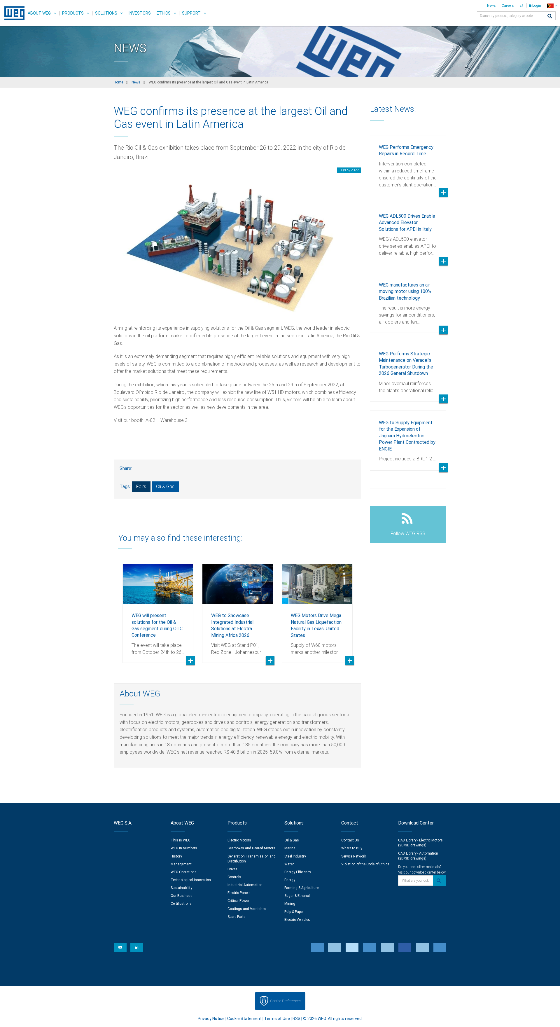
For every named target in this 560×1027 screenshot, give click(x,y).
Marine (289, 848)
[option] (158, 609)
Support (191, 13)
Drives (232, 869)
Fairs (141, 486)
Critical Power (238, 901)
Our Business (181, 896)
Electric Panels (239, 893)
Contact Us (350, 840)
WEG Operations (184, 872)
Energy (289, 880)
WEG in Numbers (184, 848)
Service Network (353, 856)
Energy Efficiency (297, 872)
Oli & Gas (165, 486)
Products (73, 13)
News (491, 6)
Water (289, 864)
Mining (289, 904)
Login (536, 6)
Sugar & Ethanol (297, 896)
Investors (140, 13)
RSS (296, 1018)
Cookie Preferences (285, 1001)
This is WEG (180, 840)
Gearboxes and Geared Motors (251, 848)
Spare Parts (237, 917)
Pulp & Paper (294, 912)
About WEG (39, 13)
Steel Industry (295, 856)
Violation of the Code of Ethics (365, 864)
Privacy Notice (211, 1018)
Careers (508, 6)
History (176, 856)
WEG (12, 13)
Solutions (106, 13)
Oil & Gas (291, 840)
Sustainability (181, 888)
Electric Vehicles (297, 920)
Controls (234, 877)
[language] (552, 5)
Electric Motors (239, 840)
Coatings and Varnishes (247, 909)
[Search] (550, 16)
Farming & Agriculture (301, 888)
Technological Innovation (191, 880)
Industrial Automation (245, 885)
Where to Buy (351, 848)
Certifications (181, 904)
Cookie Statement (244, 1018)
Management (181, 864)
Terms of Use (277, 1018)
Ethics (164, 13)
